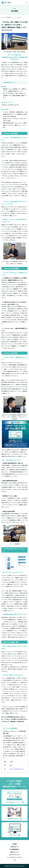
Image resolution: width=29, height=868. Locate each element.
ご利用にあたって (14, 846)
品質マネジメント (14, 852)
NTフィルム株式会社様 (17, 17)
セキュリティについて (14, 854)
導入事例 (8, 17)
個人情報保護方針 (14, 849)
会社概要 (14, 844)
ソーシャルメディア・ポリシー (14, 857)
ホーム (2, 17)
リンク (14, 860)
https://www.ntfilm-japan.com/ (17, 769)
